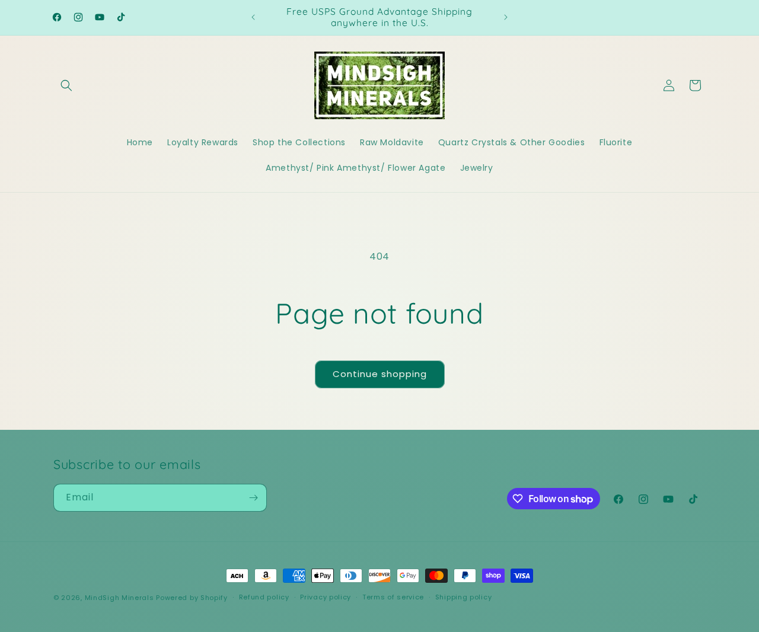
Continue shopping (380, 374)
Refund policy (264, 597)
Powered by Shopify (192, 597)
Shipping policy (463, 597)
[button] (66, 85)
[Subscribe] (253, 498)
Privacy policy (325, 597)
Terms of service (393, 597)
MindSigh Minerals (119, 597)
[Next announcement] (506, 17)
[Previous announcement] (253, 17)
